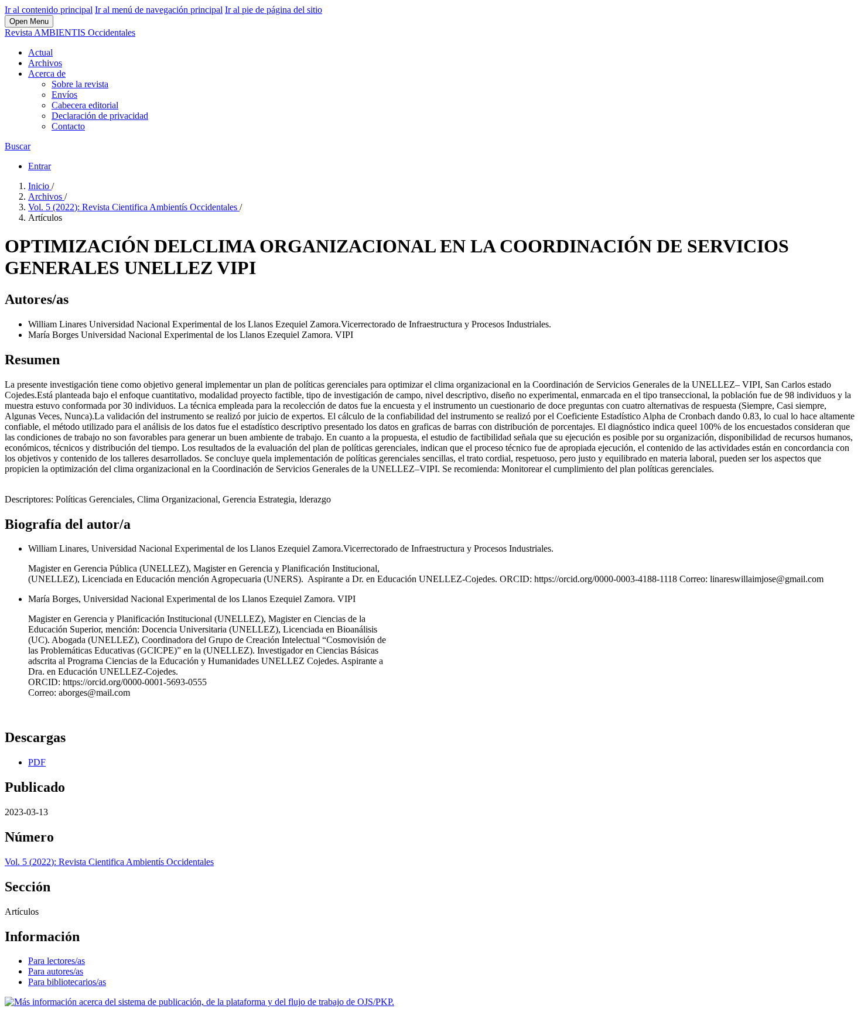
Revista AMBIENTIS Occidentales (70, 32)
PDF (37, 762)
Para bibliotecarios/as (67, 982)
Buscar (17, 146)
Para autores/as (55, 971)
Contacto (68, 126)
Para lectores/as (56, 961)
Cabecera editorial (85, 105)
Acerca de (47, 73)
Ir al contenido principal (49, 10)
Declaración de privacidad (100, 116)
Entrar (39, 166)
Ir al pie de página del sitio (273, 10)
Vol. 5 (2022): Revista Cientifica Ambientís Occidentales (134, 207)
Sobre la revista (80, 84)
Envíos (64, 95)
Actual (40, 52)
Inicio (40, 186)
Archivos (45, 63)
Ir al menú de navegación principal (159, 10)
